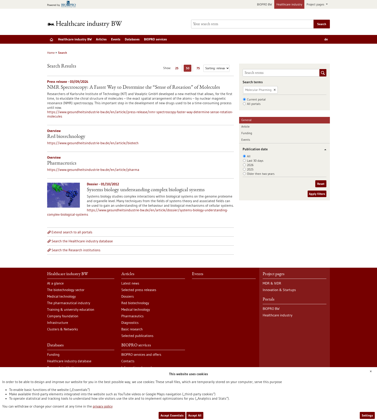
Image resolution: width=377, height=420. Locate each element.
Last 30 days (255, 161)
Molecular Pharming (258, 89)
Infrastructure (57, 322)
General (246, 120)
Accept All (194, 415)
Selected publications (137, 335)
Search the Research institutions (75, 250)
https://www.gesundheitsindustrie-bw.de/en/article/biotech (93, 143)
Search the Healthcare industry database (82, 241)
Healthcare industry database (69, 361)
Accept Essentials (172, 415)
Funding (246, 133)
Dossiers (127, 296)
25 (178, 69)
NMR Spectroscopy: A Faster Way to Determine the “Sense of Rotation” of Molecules (133, 87)
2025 (250, 169)
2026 (250, 165)
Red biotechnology (66, 136)
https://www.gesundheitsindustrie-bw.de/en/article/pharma (93, 169)
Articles (101, 39)
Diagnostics (130, 322)
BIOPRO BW (264, 4)
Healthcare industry (289, 4)
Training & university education (70, 309)
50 (188, 69)
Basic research (132, 329)
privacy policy (103, 406)
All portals (253, 104)
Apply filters (317, 194)
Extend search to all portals (71, 232)
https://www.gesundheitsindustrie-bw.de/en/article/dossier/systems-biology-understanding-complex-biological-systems (137, 212)
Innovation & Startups (279, 290)
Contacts (127, 361)
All (248, 156)
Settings (367, 415)
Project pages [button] (316, 4)
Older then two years (260, 174)
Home (51, 53)
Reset (320, 184)
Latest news (130, 283)
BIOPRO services (155, 39)
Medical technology (61, 296)
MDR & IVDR (272, 283)
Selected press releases (138, 290)
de (326, 39)
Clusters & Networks (62, 329)
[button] (323, 149)
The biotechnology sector (65, 290)
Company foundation (62, 316)
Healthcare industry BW (75, 39)
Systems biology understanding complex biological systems (146, 190)
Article (245, 126)
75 (199, 69)
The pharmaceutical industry (68, 303)
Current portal (256, 99)
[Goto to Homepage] (87, 24)
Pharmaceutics (61, 163)
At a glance (55, 283)
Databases (132, 39)
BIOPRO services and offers (141, 354)
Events (115, 39)
